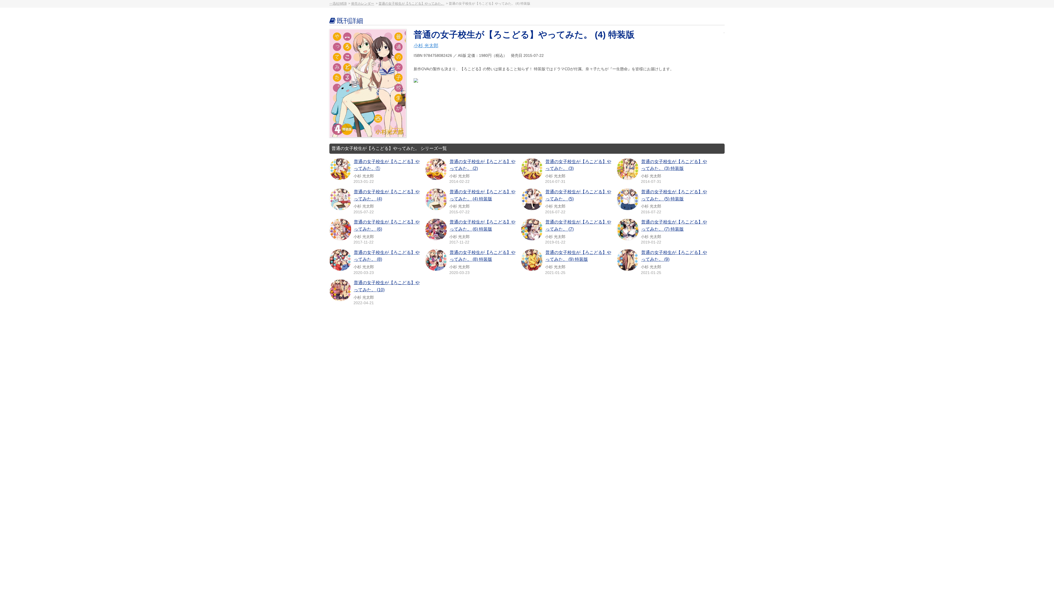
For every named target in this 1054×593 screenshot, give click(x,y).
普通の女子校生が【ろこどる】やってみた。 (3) (578, 165)
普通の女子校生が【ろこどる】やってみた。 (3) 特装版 (674, 165)
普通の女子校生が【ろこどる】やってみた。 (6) (387, 225)
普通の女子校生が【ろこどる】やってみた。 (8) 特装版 (482, 256)
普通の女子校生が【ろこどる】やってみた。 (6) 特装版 (482, 225)
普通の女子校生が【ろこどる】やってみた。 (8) (387, 256)
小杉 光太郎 (426, 45)
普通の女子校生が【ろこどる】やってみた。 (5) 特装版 (674, 195)
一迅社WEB (338, 3)
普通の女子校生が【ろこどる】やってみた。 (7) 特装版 (674, 225)
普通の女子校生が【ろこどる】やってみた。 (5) (578, 195)
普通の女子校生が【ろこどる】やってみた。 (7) (578, 225)
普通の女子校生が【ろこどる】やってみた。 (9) (674, 256)
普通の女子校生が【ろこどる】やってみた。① (387, 165)
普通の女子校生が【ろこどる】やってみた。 (411, 3)
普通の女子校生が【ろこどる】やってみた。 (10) (387, 286)
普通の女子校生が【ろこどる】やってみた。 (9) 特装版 (578, 256)
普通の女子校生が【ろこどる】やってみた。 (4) (387, 195)
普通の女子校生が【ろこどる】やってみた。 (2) (482, 165)
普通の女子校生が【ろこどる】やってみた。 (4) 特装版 (482, 195)
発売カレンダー (362, 3)
